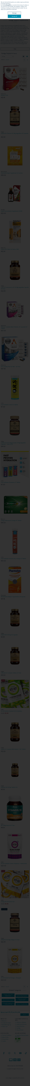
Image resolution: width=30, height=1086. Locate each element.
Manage (14, 13)
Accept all (14, 16)
